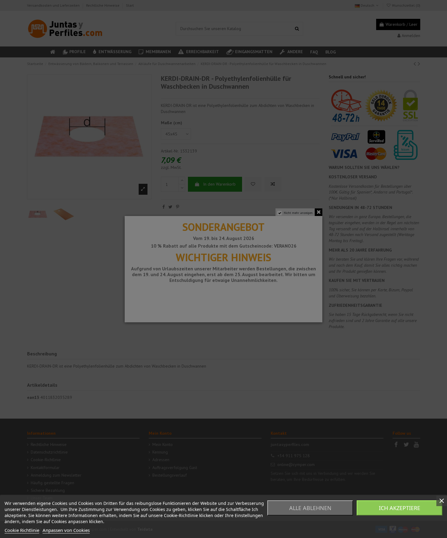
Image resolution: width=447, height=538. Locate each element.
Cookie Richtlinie (22, 530)
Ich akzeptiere (399, 508)
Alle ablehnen (310, 508)
